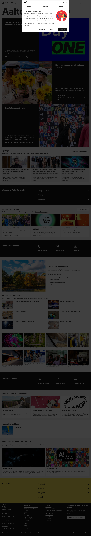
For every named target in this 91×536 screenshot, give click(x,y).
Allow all (62, 29)
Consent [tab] (29, 6)
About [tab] (61, 6)
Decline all (42, 29)
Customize (52, 29)
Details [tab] (45, 6)
